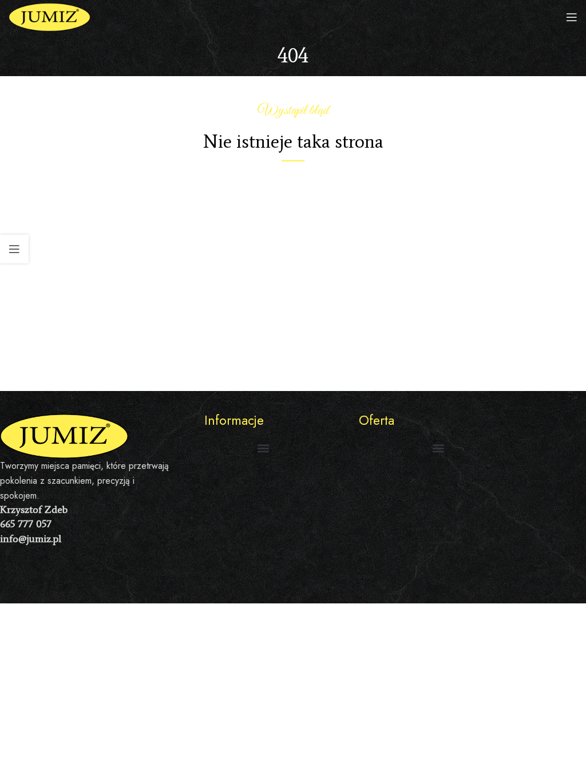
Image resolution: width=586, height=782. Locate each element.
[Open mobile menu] (571, 17)
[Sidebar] (14, 249)
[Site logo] (49, 16)
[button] (263, 448)
